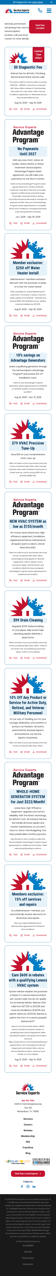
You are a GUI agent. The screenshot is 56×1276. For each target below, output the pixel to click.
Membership (28, 1136)
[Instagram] (28, 1186)
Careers (28, 1124)
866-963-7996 (28, 1100)
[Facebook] (22, 1186)
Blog (28, 1153)
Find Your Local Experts (26, 1173)
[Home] (17, 10)
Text (15, 109)
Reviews (28, 1130)
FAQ (28, 1141)
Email (26, 109)
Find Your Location (40, 27)
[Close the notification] (51, 2)
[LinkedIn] (34, 1186)
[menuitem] (28, 1245)
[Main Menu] (49, 10)
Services (28, 1118)
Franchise (28, 1147)
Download (41, 109)
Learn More (37, 2)
